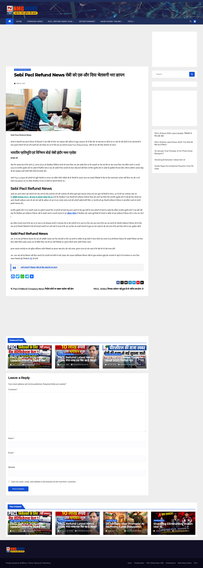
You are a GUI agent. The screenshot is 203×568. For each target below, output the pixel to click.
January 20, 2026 (163, 531)
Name (11, 438)
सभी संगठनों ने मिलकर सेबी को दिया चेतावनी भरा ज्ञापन (39, 267)
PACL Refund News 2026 (60, 21)
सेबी (31, 259)
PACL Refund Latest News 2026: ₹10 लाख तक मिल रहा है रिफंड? (77, 359)
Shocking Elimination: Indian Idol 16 (169, 160)
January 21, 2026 (115, 531)
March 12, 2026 (66, 531)
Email (11, 453)
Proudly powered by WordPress (17, 563)
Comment (13, 390)
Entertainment (87, 21)
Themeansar (46, 563)
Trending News (35, 21)
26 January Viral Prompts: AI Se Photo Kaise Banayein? (125, 525)
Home (19, 21)
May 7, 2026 (17, 531)
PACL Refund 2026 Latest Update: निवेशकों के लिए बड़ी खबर (27, 359)
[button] (190, 21)
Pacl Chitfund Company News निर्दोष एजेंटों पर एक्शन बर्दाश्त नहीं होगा (43, 289)
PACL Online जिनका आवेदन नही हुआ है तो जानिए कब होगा (118, 289)
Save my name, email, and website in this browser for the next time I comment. (43, 482)
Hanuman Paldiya (32, 364)
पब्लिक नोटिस (71, 213)
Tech (130, 21)
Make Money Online (111, 21)
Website (11, 467)
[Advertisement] (77, 48)
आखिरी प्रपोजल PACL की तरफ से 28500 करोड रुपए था (32, 197)
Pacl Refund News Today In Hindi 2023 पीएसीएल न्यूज (124, 359)
